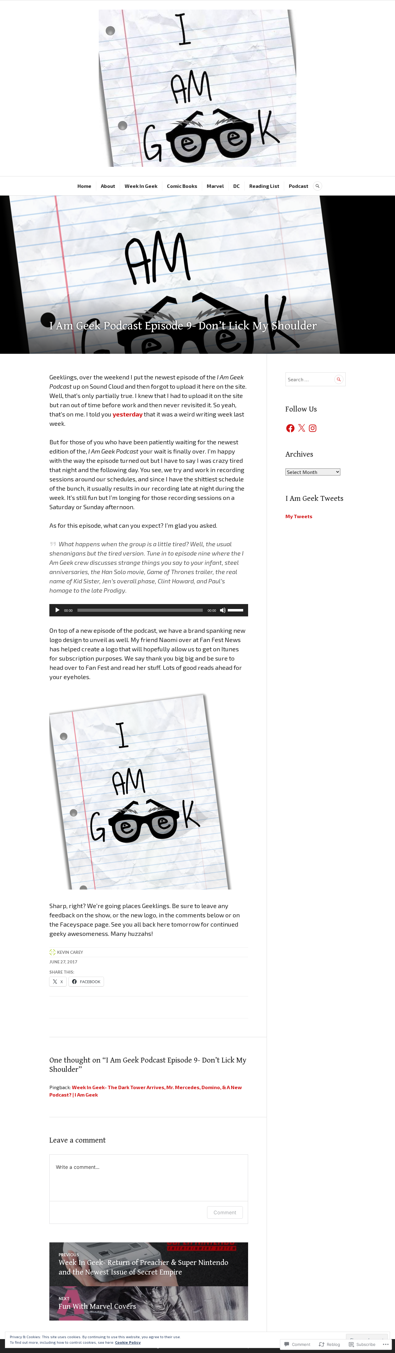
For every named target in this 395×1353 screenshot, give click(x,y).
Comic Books (182, 186)
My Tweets (298, 516)
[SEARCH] (317, 186)
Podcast (298, 186)
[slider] (236, 609)
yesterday (128, 414)
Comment (225, 1212)
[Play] (57, 610)
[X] (301, 428)
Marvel (215, 186)
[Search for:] (315, 379)
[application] (148, 610)
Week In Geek (141, 186)
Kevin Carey (70, 952)
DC (236, 186)
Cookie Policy (128, 1342)
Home (84, 186)
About (108, 186)
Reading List (264, 186)
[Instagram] (313, 428)
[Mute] (223, 610)
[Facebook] (290, 428)
